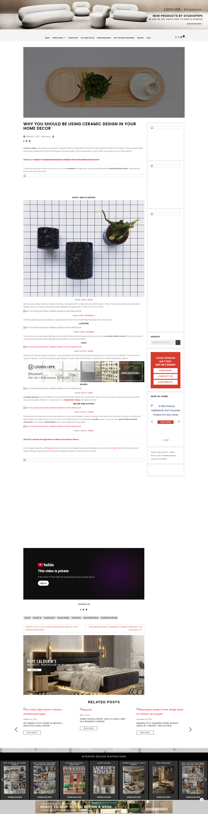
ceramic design (63, 618)
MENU (90, 393)
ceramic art (37, 618)
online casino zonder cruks (163, 469)
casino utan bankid (159, 452)
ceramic (27, 618)
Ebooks (140, 38)
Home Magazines (104, 38)
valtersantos (46, 136)
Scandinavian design (109, 618)
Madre (64, 307)
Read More (32, 732)
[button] (179, 421)
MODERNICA (90, 315)
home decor (76, 618)
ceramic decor (49, 618)
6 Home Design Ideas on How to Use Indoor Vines (55, 439)
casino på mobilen (159, 459)
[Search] (178, 342)
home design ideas (90, 618)
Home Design (57, 38)
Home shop (73, 38)
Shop (148, 38)
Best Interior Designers (124, 38)
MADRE (90, 300)
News (47, 38)
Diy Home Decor (87, 38)
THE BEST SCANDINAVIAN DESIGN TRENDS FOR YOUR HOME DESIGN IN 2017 (66, 160)
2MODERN (90, 332)
